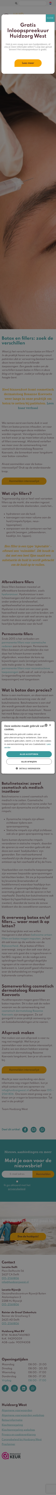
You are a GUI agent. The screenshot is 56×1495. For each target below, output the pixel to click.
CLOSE (50, 18)
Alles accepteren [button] (29, 754)
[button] (28, 768)
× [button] (50, 725)
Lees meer (28, 63)
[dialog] (28, 747)
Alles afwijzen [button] (29, 761)
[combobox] (46, 725)
